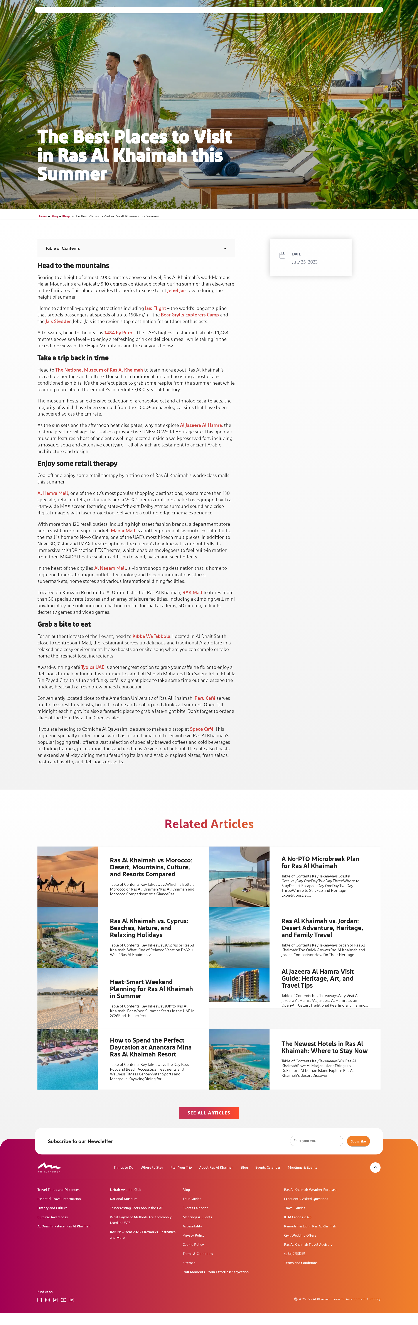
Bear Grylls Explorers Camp (190, 315)
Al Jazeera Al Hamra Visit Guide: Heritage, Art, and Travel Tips (317, 978)
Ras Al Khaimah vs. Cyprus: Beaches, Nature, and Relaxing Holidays (149, 928)
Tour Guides (192, 1199)
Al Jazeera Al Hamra (201, 425)
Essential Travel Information (59, 1199)
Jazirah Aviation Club (125, 1189)
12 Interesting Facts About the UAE (136, 1208)
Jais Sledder (58, 321)
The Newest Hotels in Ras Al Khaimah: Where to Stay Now (324, 1048)
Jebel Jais (177, 290)
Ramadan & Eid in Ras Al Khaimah (310, 1226)
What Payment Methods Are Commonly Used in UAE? (141, 1220)
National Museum (123, 1199)
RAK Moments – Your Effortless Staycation (216, 1272)
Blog (56, 216)
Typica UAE (92, 667)
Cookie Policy (193, 1244)
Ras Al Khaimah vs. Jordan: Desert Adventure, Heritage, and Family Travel (322, 928)
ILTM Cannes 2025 (297, 1217)
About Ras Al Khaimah (216, 1167)
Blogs (68, 216)
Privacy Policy (193, 1235)
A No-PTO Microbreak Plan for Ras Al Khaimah (320, 863)
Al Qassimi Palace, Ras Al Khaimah (63, 1226)
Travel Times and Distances (58, 1189)
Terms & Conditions (198, 1254)
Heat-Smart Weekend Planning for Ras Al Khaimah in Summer (151, 988)
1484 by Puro (118, 333)
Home (43, 216)
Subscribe (358, 1141)
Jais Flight (155, 308)
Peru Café (205, 698)
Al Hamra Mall (52, 493)
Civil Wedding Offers (300, 1235)
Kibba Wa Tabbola (151, 636)
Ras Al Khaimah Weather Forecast (310, 1189)
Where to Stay (152, 1167)
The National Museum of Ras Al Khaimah (99, 370)
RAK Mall (192, 592)
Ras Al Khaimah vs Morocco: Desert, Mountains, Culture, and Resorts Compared (151, 867)
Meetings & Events (302, 1167)
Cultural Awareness (52, 1217)
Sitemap (189, 1263)
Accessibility (192, 1226)
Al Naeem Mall (110, 568)
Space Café (202, 729)
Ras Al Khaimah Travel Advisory (308, 1244)
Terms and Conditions (300, 1263)
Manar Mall (123, 531)
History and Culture (52, 1208)
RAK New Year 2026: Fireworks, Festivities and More (142, 1235)
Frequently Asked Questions (306, 1199)
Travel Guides (294, 1208)
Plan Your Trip (181, 1167)
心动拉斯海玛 (294, 1254)
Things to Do (123, 1167)
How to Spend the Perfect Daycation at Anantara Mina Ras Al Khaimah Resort (151, 1047)
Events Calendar (267, 1167)
